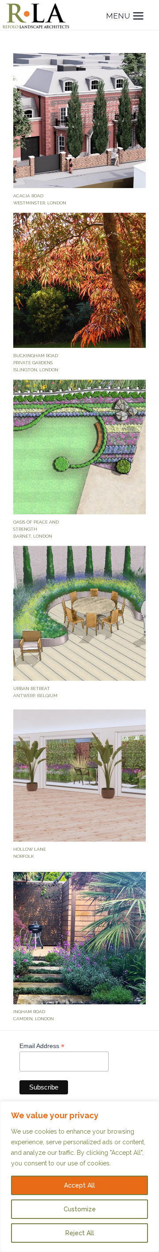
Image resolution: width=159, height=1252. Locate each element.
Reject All (79, 1233)
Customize (80, 1209)
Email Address (41, 1046)
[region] (79, 1176)
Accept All (79, 1185)
